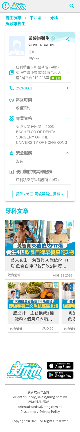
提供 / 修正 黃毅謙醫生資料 (38, 194)
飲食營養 (14, 275)
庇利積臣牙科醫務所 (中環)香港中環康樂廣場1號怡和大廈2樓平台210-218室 (38, 72)
